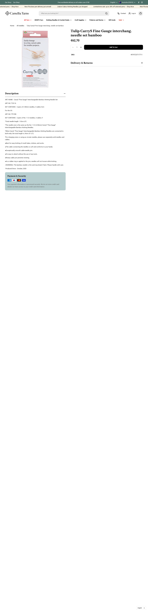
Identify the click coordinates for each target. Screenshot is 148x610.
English (112, 2)
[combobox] (74, 13)
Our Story (8, 2)
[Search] (106, 13)
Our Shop (16, 2)
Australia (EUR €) (127, 2)
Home (12, 26)
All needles (20, 26)
